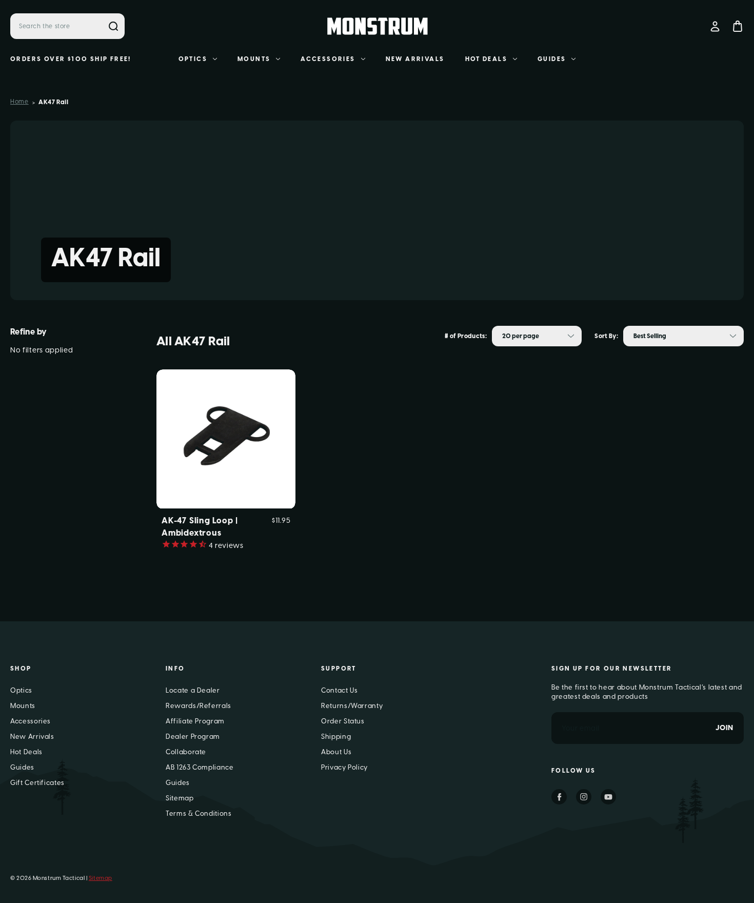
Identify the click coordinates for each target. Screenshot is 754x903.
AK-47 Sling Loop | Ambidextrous (199, 527)
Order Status (343, 721)
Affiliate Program (195, 721)
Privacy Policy (344, 767)
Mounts (253, 59)
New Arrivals (415, 59)
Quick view (226, 422)
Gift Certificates (37, 783)
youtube (608, 796)
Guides (552, 59)
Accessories (328, 59)
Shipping (336, 736)
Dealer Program (193, 736)
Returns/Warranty (352, 706)
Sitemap (180, 798)
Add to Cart (226, 455)
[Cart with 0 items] (737, 26)
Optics (192, 59)
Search (113, 26)
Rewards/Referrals (198, 706)
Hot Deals (486, 59)
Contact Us (339, 690)
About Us (336, 752)
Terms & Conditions (199, 813)
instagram (583, 796)
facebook (559, 796)
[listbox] (537, 336)
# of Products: (466, 336)
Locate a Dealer (193, 690)
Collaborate (186, 752)
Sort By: (606, 336)
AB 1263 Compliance (200, 767)
